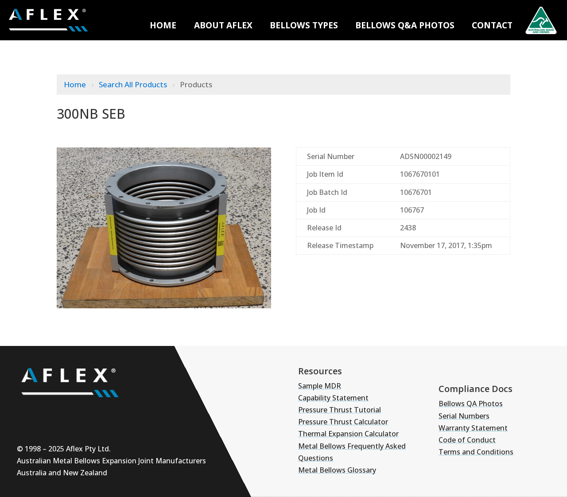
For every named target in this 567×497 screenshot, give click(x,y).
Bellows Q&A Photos (404, 25)
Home (163, 25)
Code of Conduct (467, 440)
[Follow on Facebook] (108, 413)
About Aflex (223, 25)
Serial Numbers (464, 416)
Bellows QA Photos (471, 403)
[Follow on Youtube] (28, 413)
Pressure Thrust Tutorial (339, 410)
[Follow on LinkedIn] (81, 413)
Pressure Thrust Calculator (343, 422)
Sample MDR (319, 386)
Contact (492, 25)
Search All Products (134, 84)
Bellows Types (304, 25)
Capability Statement (333, 398)
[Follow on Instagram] (54, 413)
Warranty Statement (473, 428)
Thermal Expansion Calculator (348, 434)
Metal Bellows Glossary (337, 470)
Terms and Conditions (476, 452)
